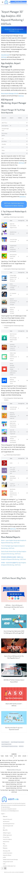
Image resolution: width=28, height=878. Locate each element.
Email (15, 756)
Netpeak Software (7, 855)
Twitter (2, 756)
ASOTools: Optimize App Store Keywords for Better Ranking (14, 204)
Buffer (19, 756)
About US (5, 846)
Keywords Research (7, 819)
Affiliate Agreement (7, 835)
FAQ (4, 828)
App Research (6, 821)
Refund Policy (6, 841)
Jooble (4, 857)
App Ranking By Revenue (8, 823)
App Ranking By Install (8, 825)
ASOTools (4, 57)
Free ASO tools (5, 55)
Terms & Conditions (7, 839)
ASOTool (21, 96)
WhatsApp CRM (6, 851)
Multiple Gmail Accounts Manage (10, 859)
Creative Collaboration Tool (9, 866)
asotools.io (23, 196)
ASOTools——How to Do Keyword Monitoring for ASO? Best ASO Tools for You (14, 607)
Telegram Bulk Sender (8, 861)
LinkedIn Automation (7, 853)
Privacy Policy (6, 837)
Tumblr (11, 756)
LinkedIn (24, 756)
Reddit (6, 756)
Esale (4, 863)
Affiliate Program (7, 833)
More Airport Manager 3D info (9, 93)
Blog (4, 843)
